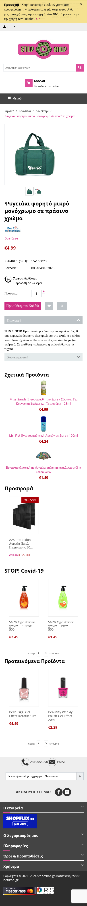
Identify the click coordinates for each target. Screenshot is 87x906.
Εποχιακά (25, 111)
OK (38, 19)
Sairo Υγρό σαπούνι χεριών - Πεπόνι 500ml (54, 625)
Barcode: (11, 268)
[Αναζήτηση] (80, 68)
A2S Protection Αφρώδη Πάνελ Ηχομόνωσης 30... (21, 543)
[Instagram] (67, 792)
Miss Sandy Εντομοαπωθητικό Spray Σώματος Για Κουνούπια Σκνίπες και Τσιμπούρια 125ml (43, 401)
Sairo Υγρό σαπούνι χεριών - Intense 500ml (15, 625)
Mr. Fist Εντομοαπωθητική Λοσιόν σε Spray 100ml (43, 435)
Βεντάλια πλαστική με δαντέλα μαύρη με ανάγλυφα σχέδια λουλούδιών (43, 469)
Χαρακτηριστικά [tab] (17, 357)
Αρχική (9, 111)
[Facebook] (59, 792)
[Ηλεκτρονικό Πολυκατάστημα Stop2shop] (43, 49)
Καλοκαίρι (42, 111)
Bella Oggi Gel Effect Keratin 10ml (23, 714)
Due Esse (11, 238)
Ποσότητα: (11, 293)
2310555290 (38, 762)
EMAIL (61, 762)
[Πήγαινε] (79, 776)
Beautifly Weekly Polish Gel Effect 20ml (60, 716)
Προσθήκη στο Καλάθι (22, 305)
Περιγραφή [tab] (14, 320)
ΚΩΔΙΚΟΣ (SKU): (16, 261)
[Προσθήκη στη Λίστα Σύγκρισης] (62, 306)
